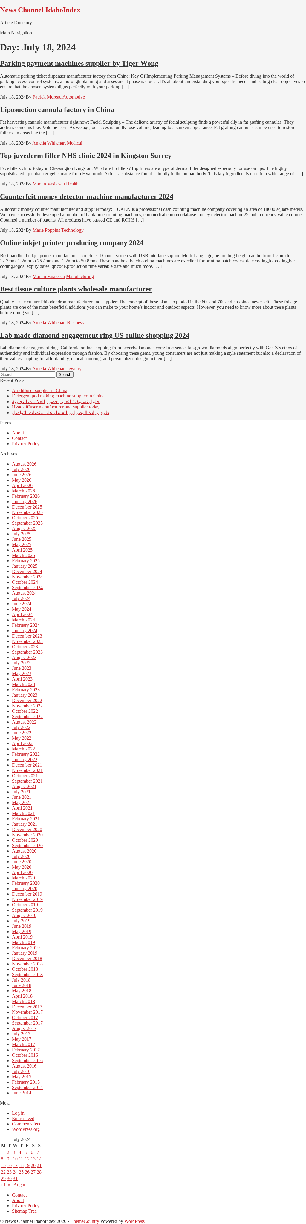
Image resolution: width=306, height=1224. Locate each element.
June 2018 (21, 985)
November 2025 (27, 512)
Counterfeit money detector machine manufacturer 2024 (86, 196)
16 (9, 1165)
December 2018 (27, 958)
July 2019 (21, 920)
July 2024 (21, 598)
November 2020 (27, 834)
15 (3, 1165)
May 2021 (21, 802)
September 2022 (27, 716)
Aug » (19, 1184)
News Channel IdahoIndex (40, 10)
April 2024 (22, 614)
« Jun (5, 1184)
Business (75, 322)
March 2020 (23, 877)
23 (9, 1171)
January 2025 (24, 566)
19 (27, 1165)
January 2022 (24, 759)
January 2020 (24, 888)
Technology (72, 230)
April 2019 (22, 936)
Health (72, 183)
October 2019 (25, 904)
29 (3, 1178)
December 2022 (27, 700)
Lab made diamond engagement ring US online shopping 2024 (94, 335)
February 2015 (26, 1082)
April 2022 (22, 743)
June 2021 (21, 797)
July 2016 (21, 1071)
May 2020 (21, 867)
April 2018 (22, 996)
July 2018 (21, 979)
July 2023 (21, 662)
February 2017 (26, 1049)
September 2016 (27, 1060)
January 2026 (24, 501)
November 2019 (27, 899)
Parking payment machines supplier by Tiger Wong (79, 63)
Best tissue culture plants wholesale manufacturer (76, 289)
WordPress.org (26, 1129)
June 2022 (21, 732)
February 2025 (26, 560)
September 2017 (27, 1022)
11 (21, 1158)
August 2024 (24, 592)
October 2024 (25, 582)
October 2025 (25, 517)
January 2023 (24, 695)
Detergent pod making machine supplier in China (58, 395)
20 (33, 1165)
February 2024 (26, 625)
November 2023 (27, 641)
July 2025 (21, 533)
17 (15, 1165)
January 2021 (24, 824)
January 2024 (24, 630)
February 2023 (26, 689)
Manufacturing (80, 276)
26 (27, 1171)
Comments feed (27, 1123)
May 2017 (21, 1039)
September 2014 (27, 1087)
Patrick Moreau (47, 96)
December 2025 (27, 506)
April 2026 (22, 485)
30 (9, 1178)
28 (39, 1171)
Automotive (73, 96)
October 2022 (25, 711)
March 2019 (23, 942)
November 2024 (27, 576)
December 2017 (27, 1006)
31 (15, 1178)
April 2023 (22, 678)
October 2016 (25, 1055)
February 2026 (26, 496)
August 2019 (24, 915)
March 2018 (23, 1001)
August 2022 (24, 721)
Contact (19, 438)
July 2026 (21, 469)
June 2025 (21, 539)
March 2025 (23, 555)
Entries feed (23, 1118)
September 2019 (27, 910)
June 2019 (21, 926)
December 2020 (27, 829)
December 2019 (27, 893)
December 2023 (27, 635)
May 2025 (21, 544)
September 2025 (27, 523)
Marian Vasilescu (49, 183)
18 (21, 1165)
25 (21, 1171)
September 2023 (27, 652)
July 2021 (21, 791)
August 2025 (24, 528)
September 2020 (27, 845)
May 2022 (21, 738)
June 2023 (21, 668)
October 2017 (25, 1017)
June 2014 (21, 1092)
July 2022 (21, 727)
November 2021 (27, 770)
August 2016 (24, 1065)
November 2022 (27, 705)
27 (33, 1171)
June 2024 (21, 603)
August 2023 (24, 657)
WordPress (134, 1221)
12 (27, 1158)
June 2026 (21, 474)
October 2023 (25, 646)
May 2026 (21, 480)
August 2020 (24, 850)
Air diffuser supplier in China (39, 390)
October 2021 (25, 775)
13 (33, 1158)
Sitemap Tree (24, 1211)
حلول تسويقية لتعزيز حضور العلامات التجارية (56, 401)
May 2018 (21, 990)
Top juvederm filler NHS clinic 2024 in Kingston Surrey (86, 155)
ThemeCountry (85, 1221)
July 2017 (21, 1033)
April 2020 (22, 872)
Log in (18, 1113)
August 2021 (24, 786)
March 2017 (23, 1044)
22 (3, 1171)
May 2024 (21, 609)
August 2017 (24, 1028)
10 (15, 1158)
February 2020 (26, 883)
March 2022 (23, 748)
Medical (74, 142)
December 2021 (27, 764)
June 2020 (21, 861)
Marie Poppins (46, 230)
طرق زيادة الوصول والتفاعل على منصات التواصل (60, 412)
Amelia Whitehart (49, 142)
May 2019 (21, 931)
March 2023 (23, 684)
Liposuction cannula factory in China (57, 109)
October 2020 (25, 840)
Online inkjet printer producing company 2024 (71, 243)
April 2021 (22, 807)
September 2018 (27, 974)
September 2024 (27, 587)
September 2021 (27, 781)
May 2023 (21, 673)
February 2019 (26, 947)
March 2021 (23, 813)
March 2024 (23, 619)
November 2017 (27, 1012)
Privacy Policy (25, 443)
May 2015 (21, 1076)
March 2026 (23, 490)
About (18, 432)
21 (39, 1165)
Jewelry (74, 368)
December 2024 (27, 571)
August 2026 (24, 463)
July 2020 (21, 856)
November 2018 (27, 963)
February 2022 (26, 754)
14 (39, 1158)
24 (15, 1171)
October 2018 (25, 969)
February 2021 (26, 818)
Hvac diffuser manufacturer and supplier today (56, 406)
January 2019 (24, 953)
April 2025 (22, 549)
